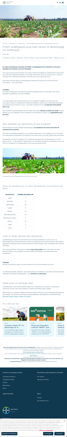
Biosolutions (6, 385)
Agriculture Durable (43, 379)
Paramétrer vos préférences (9, 433)
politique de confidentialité (46, 430)
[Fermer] (64, 421)
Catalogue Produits (8, 379)
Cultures (5, 382)
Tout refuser (59, 433)
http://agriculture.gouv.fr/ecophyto (33, 352)
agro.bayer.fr (33, 355)
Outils (4, 388)
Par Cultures (40, 376)
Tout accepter (48, 433)
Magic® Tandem (19, 296)
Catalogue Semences (9, 376)
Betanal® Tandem (8, 296)
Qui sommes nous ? (43, 400)
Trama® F (28, 296)
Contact (39, 398)
